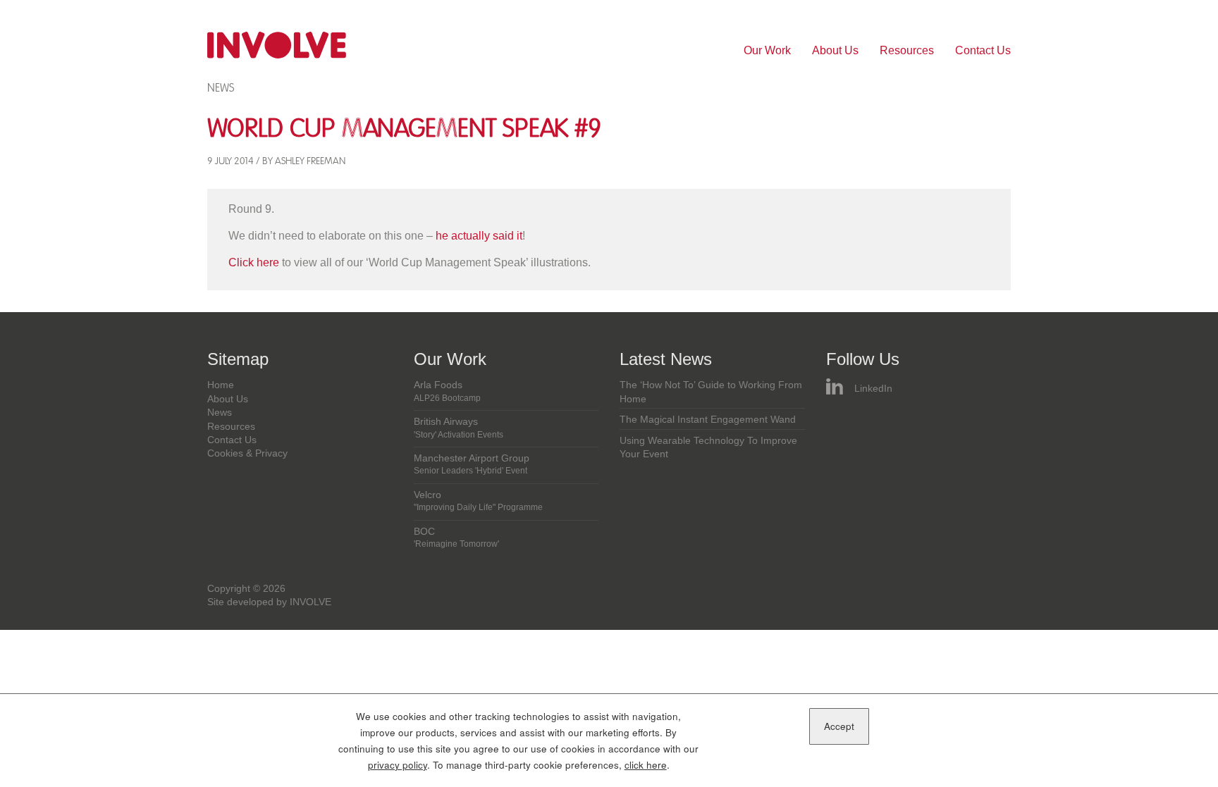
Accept (839, 726)
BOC (456, 537)
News (220, 87)
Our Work (767, 50)
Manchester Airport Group (471, 464)
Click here (253, 262)
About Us (835, 50)
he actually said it (479, 236)
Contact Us (983, 50)
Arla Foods (447, 391)
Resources (907, 50)
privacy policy (397, 764)
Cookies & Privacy (247, 453)
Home (220, 385)
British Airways (458, 427)
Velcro (478, 501)
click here (646, 764)
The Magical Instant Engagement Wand (708, 419)
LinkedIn (873, 388)
